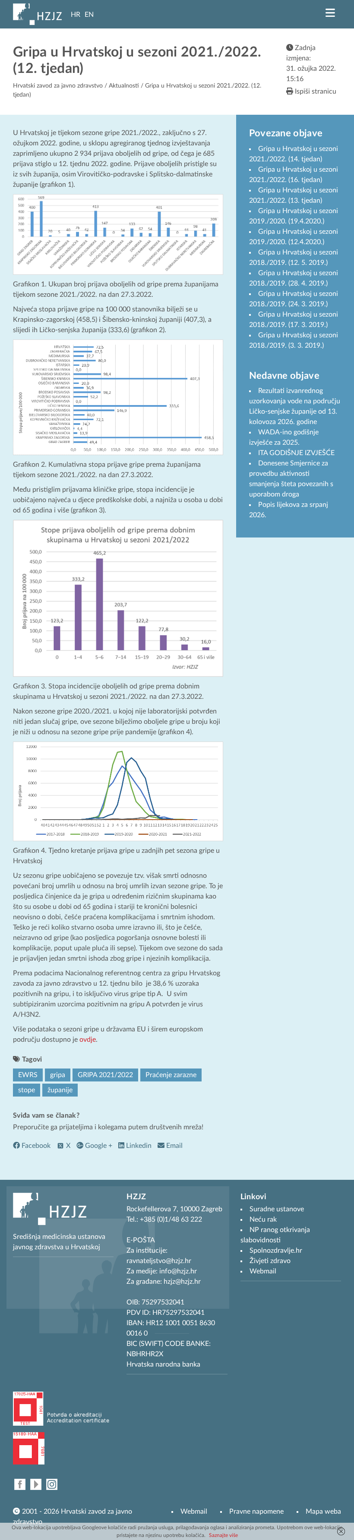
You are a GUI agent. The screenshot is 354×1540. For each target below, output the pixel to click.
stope (26, 1090)
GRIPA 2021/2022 (105, 1075)
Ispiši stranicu (314, 91)
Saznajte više (223, 1535)
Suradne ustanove (277, 1209)
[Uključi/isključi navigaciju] (330, 13)
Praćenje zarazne (170, 1075)
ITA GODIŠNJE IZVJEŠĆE (296, 452)
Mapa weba (323, 1511)
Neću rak (263, 1219)
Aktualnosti (124, 86)
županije (60, 1090)
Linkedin (138, 1145)
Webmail (193, 1511)
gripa (57, 1075)
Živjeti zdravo (270, 1260)
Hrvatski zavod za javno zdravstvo (58, 86)
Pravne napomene (256, 1511)
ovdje (87, 1039)
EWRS (28, 1075)
